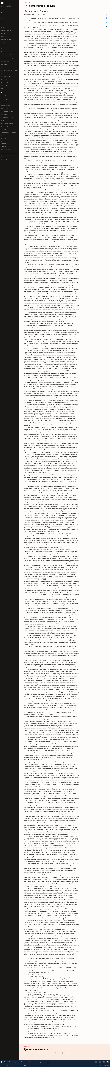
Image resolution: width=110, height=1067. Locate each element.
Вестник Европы (6, 30)
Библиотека (4, 16)
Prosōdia (3, 27)
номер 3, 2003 (41, 14)
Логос (3, 120)
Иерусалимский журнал (8, 55)
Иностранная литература (8, 58)
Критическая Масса (7, 117)
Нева (2, 67)
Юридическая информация (103, 1065)
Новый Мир (4, 85)
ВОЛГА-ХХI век (5, 105)
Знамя (3, 52)
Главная (3, 10)
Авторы (3, 13)
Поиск (2, 22)
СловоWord (4, 139)
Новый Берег (5, 79)
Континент (4, 114)
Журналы (3, 19)
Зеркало (3, 46)
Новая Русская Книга (7, 123)
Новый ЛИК (4, 126)
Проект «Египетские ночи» (8, 157)
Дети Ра (3, 36)
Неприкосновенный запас (9, 70)
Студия (3, 146)
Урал (2, 88)
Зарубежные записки (7, 111)
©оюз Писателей (6, 96)
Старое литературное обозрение (7, 142)
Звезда (3, 42)
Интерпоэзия (5, 61)
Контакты (23, 1062)
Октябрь (3, 129)
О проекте (16, 1062)
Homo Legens (5, 99)
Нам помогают (32, 1062)
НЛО (2, 73)
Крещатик (4, 64)
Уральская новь (6, 149)
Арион (3, 102)
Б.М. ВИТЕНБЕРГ (28, 3)
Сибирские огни (6, 136)
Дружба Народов (6, 39)
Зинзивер (4, 49)
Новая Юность (5, 76)
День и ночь (5, 108)
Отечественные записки (8, 132)
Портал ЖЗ (4, 160)
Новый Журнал (5, 82)
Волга (3, 33)
